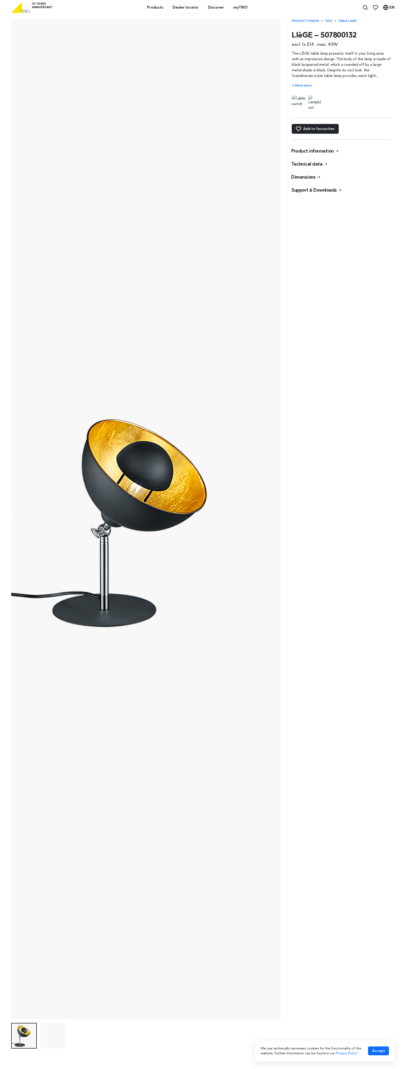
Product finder (305, 21)
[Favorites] (375, 7)
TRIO (328, 21)
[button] (24, 1036)
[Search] (365, 7)
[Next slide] (277, 519)
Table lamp (347, 21)
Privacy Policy (346, 1053)
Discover (216, 7)
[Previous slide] (15, 519)
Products (155, 7)
